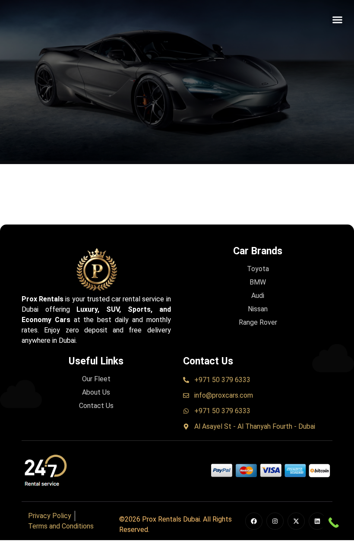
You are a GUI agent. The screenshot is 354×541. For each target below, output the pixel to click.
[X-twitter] (296, 521)
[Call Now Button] (333, 523)
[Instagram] (275, 521)
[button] (337, 19)
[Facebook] (253, 521)
